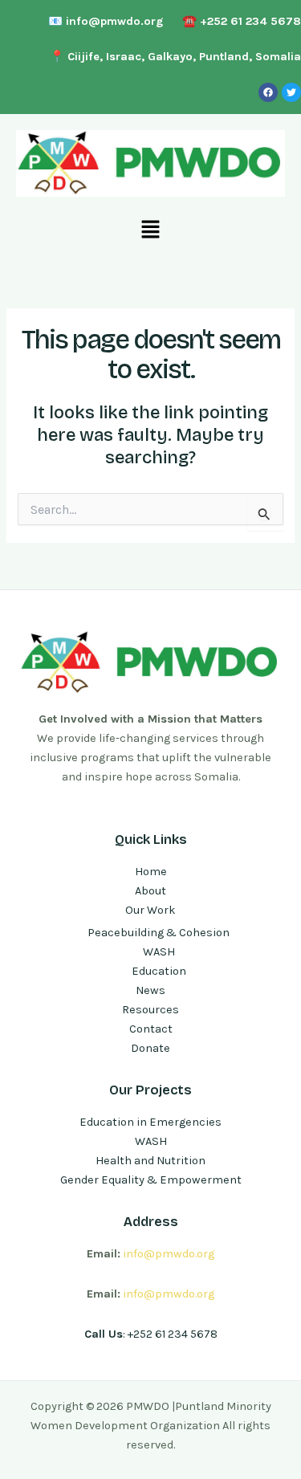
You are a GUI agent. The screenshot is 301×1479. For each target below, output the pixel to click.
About (150, 891)
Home (151, 871)
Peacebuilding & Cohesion (158, 932)
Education (159, 971)
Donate (150, 1048)
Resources (150, 1010)
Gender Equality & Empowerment (151, 1180)
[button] (150, 229)
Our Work (150, 910)
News (150, 990)
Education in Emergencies (150, 1122)
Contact (151, 1029)
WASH (159, 952)
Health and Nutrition (150, 1160)
